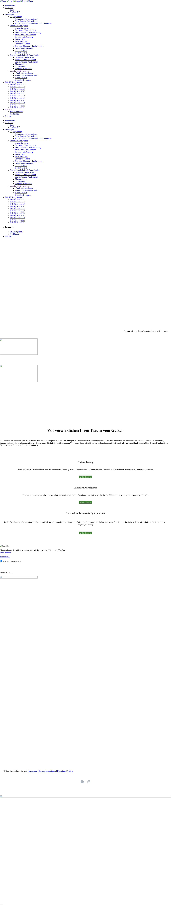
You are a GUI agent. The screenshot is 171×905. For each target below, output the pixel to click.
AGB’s (70, 771)
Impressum (33, 771)
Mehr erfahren (5, 552)
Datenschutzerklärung (47, 771)
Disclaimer (61, 771)
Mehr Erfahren (85, 477)
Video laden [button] (5, 557)
